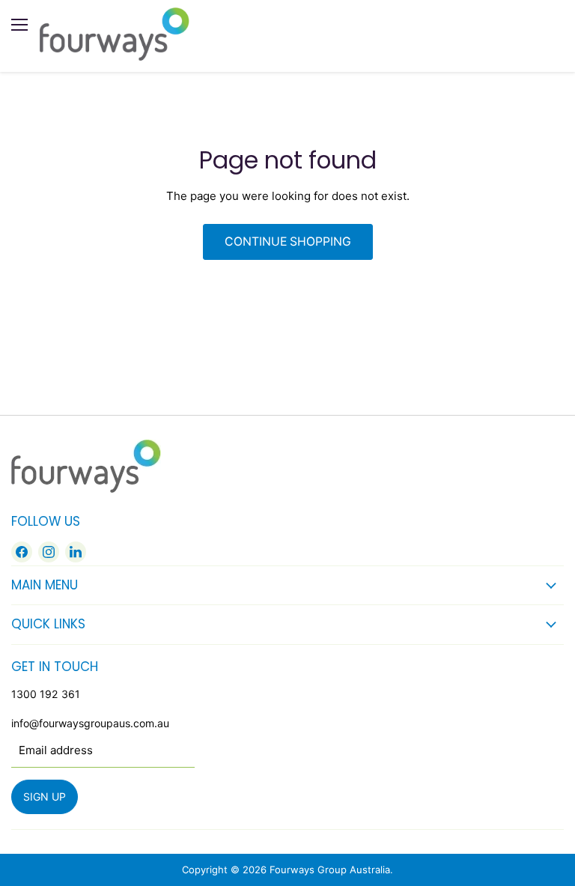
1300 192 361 (45, 694)
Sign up (44, 796)
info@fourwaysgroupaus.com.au (90, 723)
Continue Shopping (288, 241)
